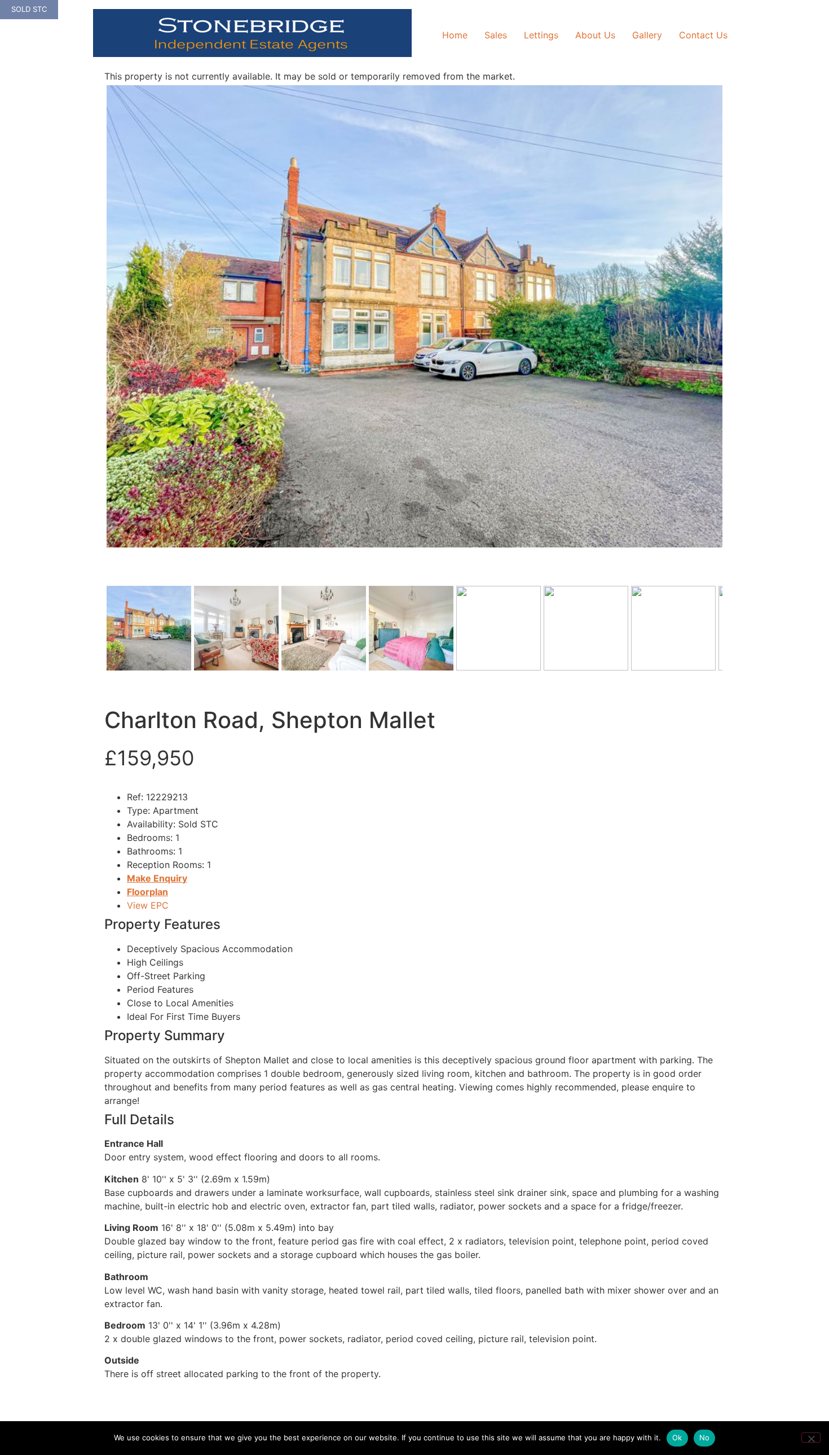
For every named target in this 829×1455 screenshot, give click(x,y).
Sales (495, 35)
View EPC (148, 905)
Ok (677, 1437)
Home (455, 35)
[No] (811, 1437)
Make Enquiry (157, 878)
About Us (595, 35)
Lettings (541, 35)
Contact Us (703, 35)
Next (740, 327)
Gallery (647, 35)
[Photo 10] (414, 316)
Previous (89, 327)
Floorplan (147, 891)
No (704, 1437)
